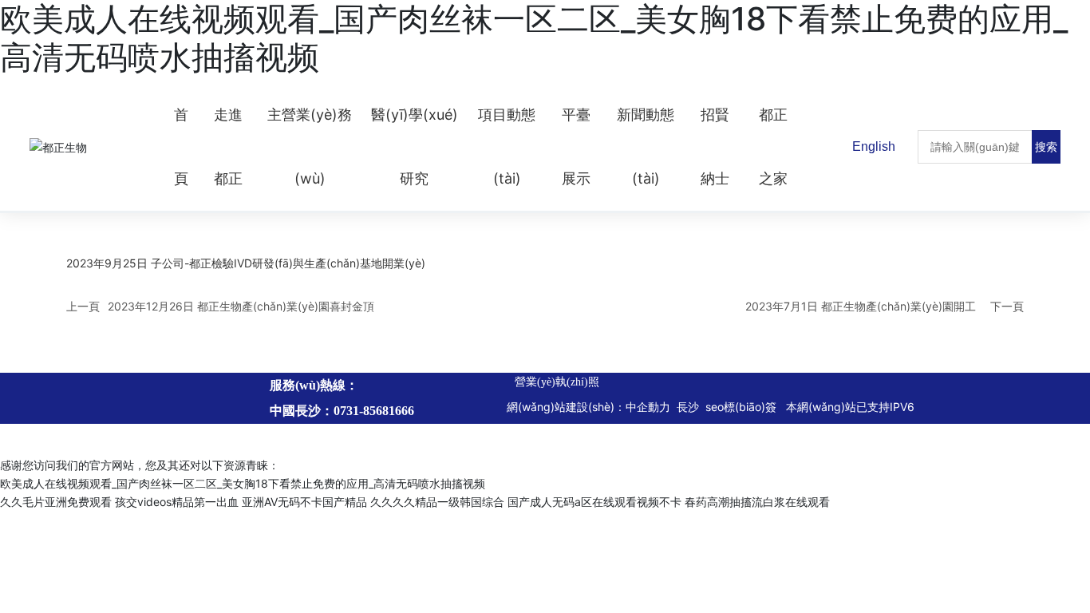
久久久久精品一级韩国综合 (437, 501)
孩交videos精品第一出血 (177, 501)
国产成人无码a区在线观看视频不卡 (594, 501)
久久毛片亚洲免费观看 (56, 501)
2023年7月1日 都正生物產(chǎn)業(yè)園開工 (860, 306)
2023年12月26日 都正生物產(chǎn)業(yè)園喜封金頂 (241, 306)
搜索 (1046, 146)
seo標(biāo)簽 (742, 406)
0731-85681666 (374, 410)
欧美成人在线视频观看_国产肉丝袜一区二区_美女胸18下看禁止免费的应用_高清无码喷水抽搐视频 (242, 483)
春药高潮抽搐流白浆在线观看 (757, 501)
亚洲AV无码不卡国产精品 (304, 501)
